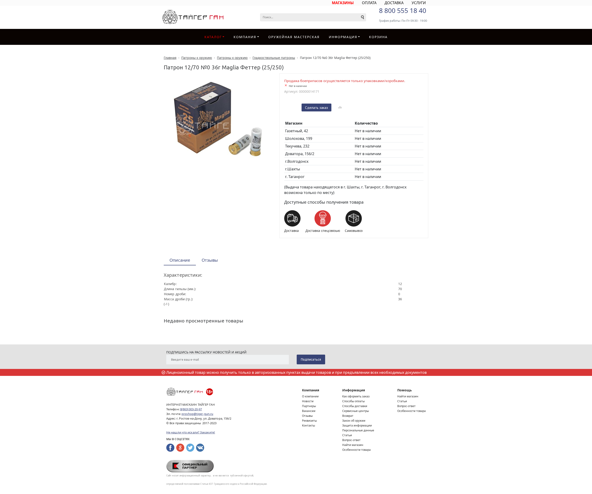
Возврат (347, 416)
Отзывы (307, 416)
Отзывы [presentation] (210, 260)
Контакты (308, 425)
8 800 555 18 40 (402, 10)
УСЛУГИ (419, 2)
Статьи (347, 435)
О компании (310, 396)
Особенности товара (356, 450)
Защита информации (357, 425)
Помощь (404, 390)
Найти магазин (352, 445)
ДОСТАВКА (394, 2)
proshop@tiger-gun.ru (197, 414)
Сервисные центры (355, 411)
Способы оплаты (353, 401)
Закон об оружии (353, 421)
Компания (245, 37)
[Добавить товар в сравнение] (340, 107)
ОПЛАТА (369, 2)
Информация (353, 390)
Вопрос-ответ (351, 440)
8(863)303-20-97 (191, 409)
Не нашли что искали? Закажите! (190, 432)
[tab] (180, 260)
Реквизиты (309, 421)
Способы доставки (354, 406)
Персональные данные (358, 430)
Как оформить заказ (356, 396)
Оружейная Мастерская (294, 37)
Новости (308, 401)
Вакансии (308, 411)
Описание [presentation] (180, 260)
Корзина (378, 37)
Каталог (213, 37)
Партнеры (309, 406)
